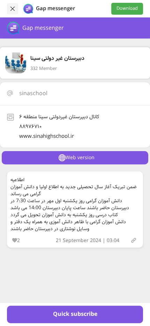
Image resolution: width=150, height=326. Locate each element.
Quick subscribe (75, 314)
